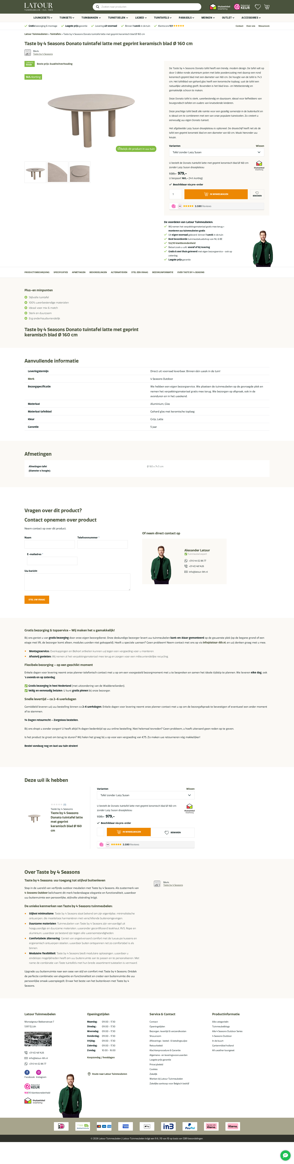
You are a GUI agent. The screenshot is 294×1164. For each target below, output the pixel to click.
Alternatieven (119, 272)
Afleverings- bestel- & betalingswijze (168, 1040)
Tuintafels (161, 17)
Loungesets (42, 17)
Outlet (227, 17)
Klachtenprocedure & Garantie (165, 1050)
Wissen (260, 145)
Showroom (264, 26)
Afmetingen (78, 272)
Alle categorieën (220, 1021)
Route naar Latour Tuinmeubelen (109, 1074)
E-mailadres (35, 554)
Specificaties (61, 272)
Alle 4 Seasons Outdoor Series (227, 1031)
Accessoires (250, 17)
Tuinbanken (89, 17)
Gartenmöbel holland (223, 1045)
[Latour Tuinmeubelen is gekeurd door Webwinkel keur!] (242, 7)
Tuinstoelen (116, 17)
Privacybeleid (156, 1064)
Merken (206, 17)
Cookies (154, 1069)
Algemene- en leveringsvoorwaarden (168, 1055)
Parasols (185, 17)
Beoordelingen (98, 272)
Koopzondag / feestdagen (101, 1057)
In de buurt (217, 1040)
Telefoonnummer (88, 537)
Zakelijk (153, 1074)
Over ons (250, 26)
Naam (27, 537)
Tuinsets (66, 17)
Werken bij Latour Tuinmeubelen (166, 1078)
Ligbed (139, 17)
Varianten (175, 145)
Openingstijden (157, 1026)
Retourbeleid (156, 1045)
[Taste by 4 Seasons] (28, 53)
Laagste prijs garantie (160, 1059)
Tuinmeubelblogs (221, 1026)
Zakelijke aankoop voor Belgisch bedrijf (169, 1083)
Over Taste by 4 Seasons (190, 272)
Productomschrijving (37, 272)
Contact (239, 26)
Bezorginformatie (162, 272)
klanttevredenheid (181, 243)
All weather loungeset (223, 1050)
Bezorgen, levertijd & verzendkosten (168, 1031)
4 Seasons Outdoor (36, 892)
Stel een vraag (139, 272)
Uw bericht (30, 570)
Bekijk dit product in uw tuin (137, 149)
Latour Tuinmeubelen (36, 34)
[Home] (38, 7)
